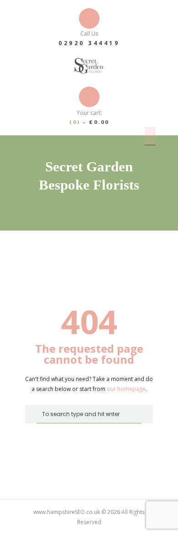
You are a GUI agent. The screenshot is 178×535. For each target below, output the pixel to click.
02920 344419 (89, 43)
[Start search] (30, 414)
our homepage (126, 389)
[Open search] (150, 136)
